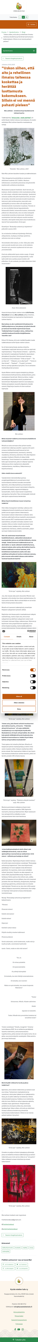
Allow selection (19, 703)
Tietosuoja (19, 1324)
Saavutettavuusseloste (19, 1320)
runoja (31, 1247)
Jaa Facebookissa (8, 1264)
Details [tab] (19, 636)
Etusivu (4, 32)
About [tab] (31, 636)
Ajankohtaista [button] (8, 51)
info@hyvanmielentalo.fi (23, 1306)
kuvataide (17, 1247)
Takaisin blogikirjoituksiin (13, 58)
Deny (19, 709)
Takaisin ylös (20, 1339)
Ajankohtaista (14, 32)
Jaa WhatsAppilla (9, 1268)
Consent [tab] (7, 636)
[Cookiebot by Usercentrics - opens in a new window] (27, 631)
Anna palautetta (19, 1312)
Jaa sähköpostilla (23, 1268)
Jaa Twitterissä (23, 1264)
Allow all (19, 696)
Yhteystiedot (19, 1316)
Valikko (32, 24)
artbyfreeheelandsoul (10, 1229)
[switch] (33, 675)
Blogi (23, 32)
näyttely (25, 1247)
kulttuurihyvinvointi (7, 1247)
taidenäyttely (5, 1251)
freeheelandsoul (8, 1224)
